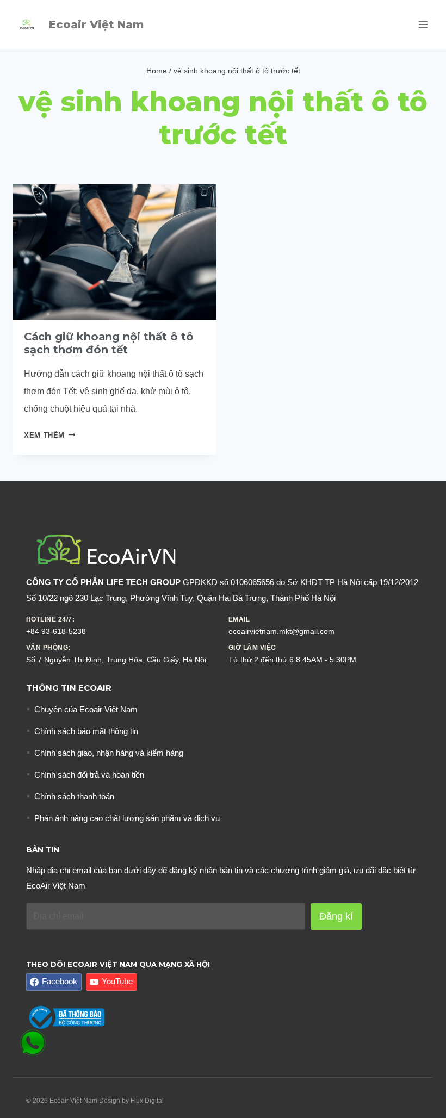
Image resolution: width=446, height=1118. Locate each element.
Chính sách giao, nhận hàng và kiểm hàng (108, 752)
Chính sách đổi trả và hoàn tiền (89, 774)
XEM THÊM (49, 435)
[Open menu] (423, 24)
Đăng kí (336, 916)
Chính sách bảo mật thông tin (86, 731)
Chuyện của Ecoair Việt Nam (86, 709)
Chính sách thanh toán (74, 796)
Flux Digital (147, 1100)
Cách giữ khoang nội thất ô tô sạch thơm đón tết (109, 343)
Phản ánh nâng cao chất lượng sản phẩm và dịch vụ (127, 818)
